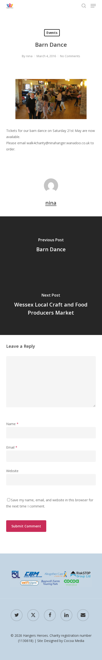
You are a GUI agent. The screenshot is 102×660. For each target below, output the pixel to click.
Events (51, 32)
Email (11, 447)
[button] (93, 5)
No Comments (70, 56)
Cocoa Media (74, 640)
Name (12, 424)
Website (12, 471)
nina (29, 56)
